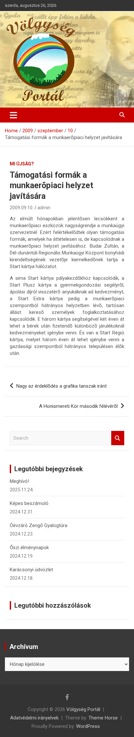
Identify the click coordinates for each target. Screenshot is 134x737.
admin (43, 207)
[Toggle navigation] (13, 115)
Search (117, 438)
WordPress (88, 726)
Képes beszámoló (29, 503)
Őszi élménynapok (29, 547)
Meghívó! (19, 481)
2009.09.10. (22, 207)
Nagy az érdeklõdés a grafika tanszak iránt (61, 386)
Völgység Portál (83, 709)
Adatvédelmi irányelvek (34, 718)
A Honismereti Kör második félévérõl (78, 406)
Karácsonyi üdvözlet (31, 570)
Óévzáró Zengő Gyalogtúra (38, 525)
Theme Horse (103, 718)
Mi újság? (22, 163)
